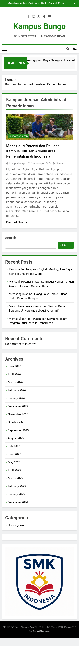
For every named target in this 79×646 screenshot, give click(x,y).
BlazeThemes (41, 631)
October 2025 (16, 422)
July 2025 (14, 446)
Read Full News (15, 222)
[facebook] (29, 16)
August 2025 (16, 438)
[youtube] (49, 16)
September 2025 (18, 430)
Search (10, 238)
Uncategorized (18, 136)
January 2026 (16, 398)
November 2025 (18, 414)
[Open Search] (67, 48)
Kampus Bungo (39, 26)
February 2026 (17, 390)
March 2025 (15, 478)
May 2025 (14, 462)
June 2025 (14, 454)
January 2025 (16, 494)
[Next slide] (74, 3)
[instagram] (33, 16)
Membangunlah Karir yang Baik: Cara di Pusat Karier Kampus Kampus (36, 3)
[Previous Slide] (68, 3)
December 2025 (18, 406)
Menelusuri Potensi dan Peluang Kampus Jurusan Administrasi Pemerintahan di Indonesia (33, 151)
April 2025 (14, 470)
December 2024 (18, 502)
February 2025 (17, 486)
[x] (38, 16)
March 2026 (15, 382)
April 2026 (14, 374)
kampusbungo (17, 163)
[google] (43, 16)
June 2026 (14, 366)
